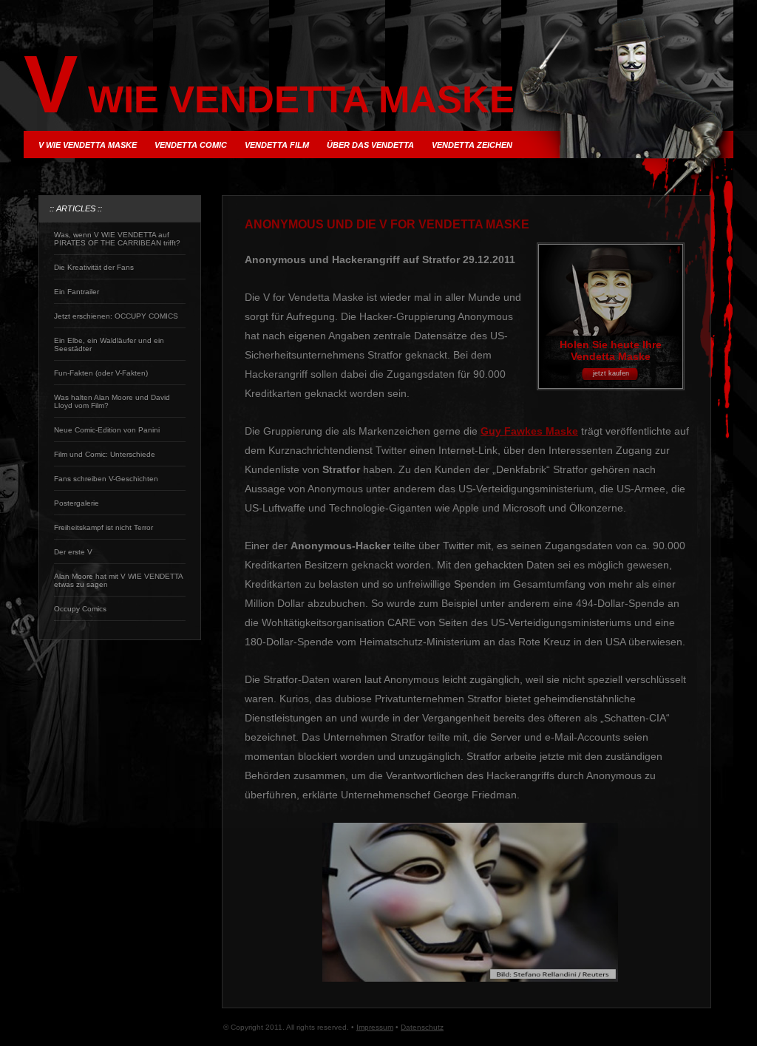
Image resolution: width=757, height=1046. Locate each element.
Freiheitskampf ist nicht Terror (103, 527)
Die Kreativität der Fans (94, 267)
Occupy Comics (80, 609)
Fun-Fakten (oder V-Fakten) (101, 373)
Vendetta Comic (191, 144)
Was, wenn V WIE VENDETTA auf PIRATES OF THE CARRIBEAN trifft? (117, 239)
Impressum (374, 1027)
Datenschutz (422, 1027)
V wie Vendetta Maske (87, 144)
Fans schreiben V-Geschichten (106, 479)
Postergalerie (76, 503)
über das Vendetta (370, 144)
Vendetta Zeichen (472, 144)
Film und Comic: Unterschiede (104, 454)
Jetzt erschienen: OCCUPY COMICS (116, 316)
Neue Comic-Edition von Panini (107, 430)
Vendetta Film (277, 144)
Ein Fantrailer (76, 292)
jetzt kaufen (611, 373)
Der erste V (73, 552)
